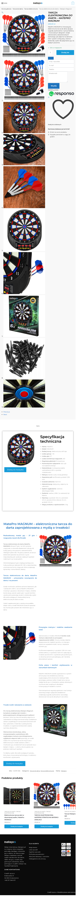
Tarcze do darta (18, 9)
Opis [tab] (38, 426)
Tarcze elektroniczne (31, 9)
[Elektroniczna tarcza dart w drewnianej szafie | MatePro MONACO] (16, 796)
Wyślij (54, 86)
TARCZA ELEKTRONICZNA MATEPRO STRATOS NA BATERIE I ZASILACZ (46, 817)
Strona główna (6, 9)
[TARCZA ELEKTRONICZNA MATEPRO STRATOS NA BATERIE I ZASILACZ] (46, 796)
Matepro (64, 771)
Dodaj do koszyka (65, 53)
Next (5, 414)
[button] (2, 12)
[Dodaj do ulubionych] (27, 784)
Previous (6, 412)
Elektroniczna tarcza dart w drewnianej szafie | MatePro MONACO (14, 817)
